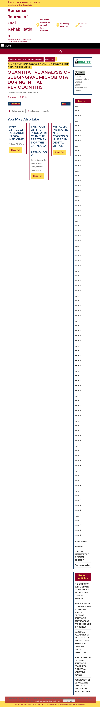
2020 (77, 247)
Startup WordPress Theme (23, 704)
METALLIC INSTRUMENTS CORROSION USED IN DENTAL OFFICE (60, 136)
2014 (77, 396)
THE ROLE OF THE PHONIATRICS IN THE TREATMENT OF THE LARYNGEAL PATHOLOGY (39, 141)
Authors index (81, 541)
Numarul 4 (49, 59)
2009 (77, 516)
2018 (77, 297)
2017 (77, 321)
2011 (76, 471)
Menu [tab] (8, 45)
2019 (77, 272)
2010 (77, 491)
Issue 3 (78, 136)
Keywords (79, 546)
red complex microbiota (39, 111)
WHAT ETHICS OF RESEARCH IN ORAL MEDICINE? (17, 133)
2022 (77, 197)
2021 (77, 222)
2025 (77, 122)
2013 (77, 421)
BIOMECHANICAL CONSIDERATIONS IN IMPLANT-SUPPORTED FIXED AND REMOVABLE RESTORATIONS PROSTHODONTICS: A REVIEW (83, 615)
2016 (77, 346)
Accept (69, 701)
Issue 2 (78, 116)
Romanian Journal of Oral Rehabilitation (25, 59)
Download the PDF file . (18, 97)
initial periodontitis (18, 111)
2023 (77, 172)
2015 (77, 371)
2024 (77, 147)
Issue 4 (78, 141)
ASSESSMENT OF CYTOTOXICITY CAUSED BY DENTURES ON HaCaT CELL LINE (82, 686)
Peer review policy (82, 565)
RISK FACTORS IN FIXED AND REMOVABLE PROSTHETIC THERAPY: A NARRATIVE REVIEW (83, 666)
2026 (77, 107)
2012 (77, 446)
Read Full (16, 151)
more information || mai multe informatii (47, 701)
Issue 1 (78, 111)
